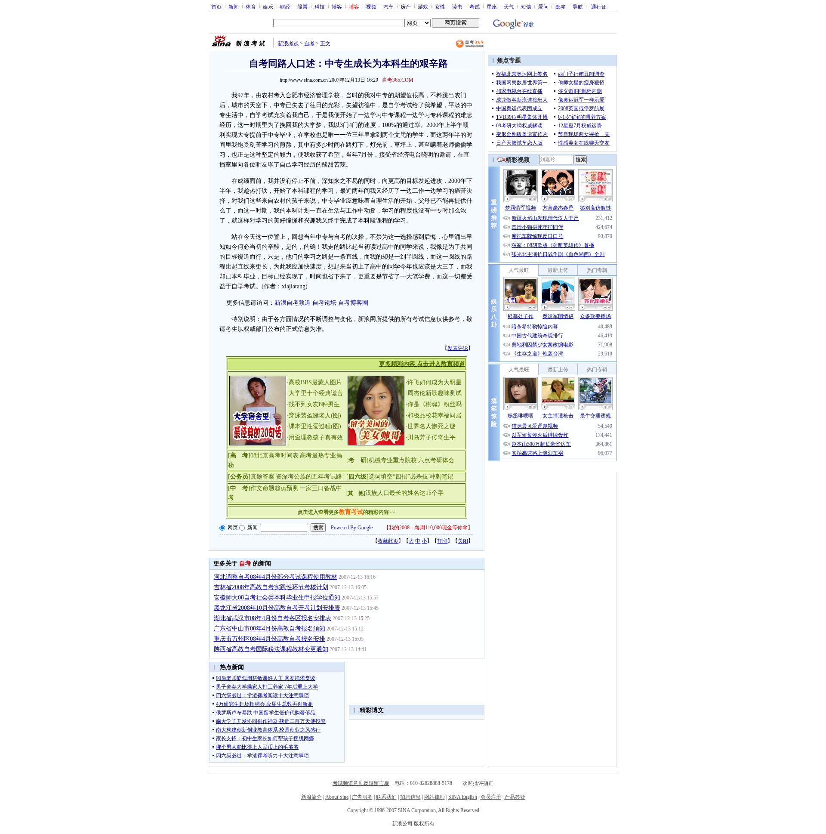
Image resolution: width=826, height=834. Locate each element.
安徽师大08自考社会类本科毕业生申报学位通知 (277, 597)
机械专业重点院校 (393, 460)
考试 (474, 6)
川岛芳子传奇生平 (431, 437)
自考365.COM (397, 80)
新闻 (233, 6)
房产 (406, 6)
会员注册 (491, 797)
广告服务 (362, 797)
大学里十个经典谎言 (316, 393)
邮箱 (560, 6)
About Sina (336, 797)
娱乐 (268, 6)
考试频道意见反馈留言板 (361, 783)
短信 (526, 6)
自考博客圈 (353, 303)
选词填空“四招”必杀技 (398, 476)
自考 (309, 43)
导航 (578, 6)
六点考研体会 (436, 460)
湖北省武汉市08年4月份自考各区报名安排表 (272, 618)
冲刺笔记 (441, 476)
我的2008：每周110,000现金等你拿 (428, 528)
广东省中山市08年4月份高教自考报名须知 (269, 628)
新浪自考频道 (292, 303)
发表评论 (457, 348)
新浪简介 (311, 797)
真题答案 (262, 476)
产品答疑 (515, 797)
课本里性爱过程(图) (315, 426)
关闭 (463, 541)
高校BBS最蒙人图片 (315, 382)
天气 (509, 6)
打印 (442, 541)
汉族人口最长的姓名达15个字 (404, 493)
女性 (440, 6)
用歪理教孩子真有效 (316, 437)
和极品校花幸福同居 (434, 415)
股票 (302, 6)
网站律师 (434, 797)
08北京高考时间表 (274, 455)
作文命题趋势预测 (274, 488)
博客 (337, 6)
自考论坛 (324, 303)
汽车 (388, 6)
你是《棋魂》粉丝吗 (434, 404)
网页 (233, 528)
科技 (319, 6)
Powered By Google (352, 528)
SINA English (462, 797)
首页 (216, 6)
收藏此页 (388, 541)
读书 (457, 6)
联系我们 (386, 797)
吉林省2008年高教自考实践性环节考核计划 (271, 587)
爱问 (543, 6)
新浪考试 (288, 43)
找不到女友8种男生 (314, 404)
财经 (285, 6)
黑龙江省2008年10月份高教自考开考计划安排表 (277, 608)
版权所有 (424, 824)
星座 (492, 6)
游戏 (423, 6)
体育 (251, 6)
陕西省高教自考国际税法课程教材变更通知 (271, 649)
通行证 (599, 6)
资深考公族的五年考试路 (309, 476)
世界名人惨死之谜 (431, 426)
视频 (371, 6)
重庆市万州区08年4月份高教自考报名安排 (269, 639)
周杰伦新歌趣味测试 (434, 393)
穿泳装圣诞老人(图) (315, 415)
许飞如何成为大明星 (434, 382)
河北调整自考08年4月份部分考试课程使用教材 (275, 577)
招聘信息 (410, 797)
